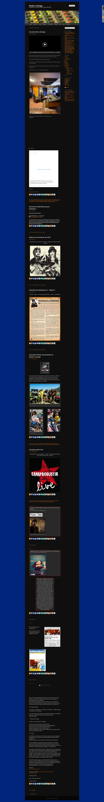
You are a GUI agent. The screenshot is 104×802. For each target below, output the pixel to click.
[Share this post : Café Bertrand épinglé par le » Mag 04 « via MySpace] (37, 343)
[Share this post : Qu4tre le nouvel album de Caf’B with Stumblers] (41, 279)
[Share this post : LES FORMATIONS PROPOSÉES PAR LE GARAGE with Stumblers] (41, 784)
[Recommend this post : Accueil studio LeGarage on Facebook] (34, 195)
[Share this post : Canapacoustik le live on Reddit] (39, 495)
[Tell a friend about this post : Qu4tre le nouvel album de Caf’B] (54, 279)
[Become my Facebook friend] (103, 12)
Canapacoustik (67, 80)
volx (53, 501)
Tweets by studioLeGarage (34, 191)
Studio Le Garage (35, 5)
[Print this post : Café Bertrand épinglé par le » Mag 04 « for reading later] (51, 343)
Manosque (41, 200)
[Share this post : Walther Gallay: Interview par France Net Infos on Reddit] (39, 539)
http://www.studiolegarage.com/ (34, 769)
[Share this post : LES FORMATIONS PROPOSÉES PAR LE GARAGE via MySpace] (37, 784)
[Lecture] (30, 52)
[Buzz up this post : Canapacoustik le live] (47, 495)
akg (48, 199)
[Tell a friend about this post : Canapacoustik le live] (54, 495)
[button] (45, 44)
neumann (57, 200)
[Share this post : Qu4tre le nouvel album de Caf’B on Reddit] (39, 279)
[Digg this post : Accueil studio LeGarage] (32, 195)
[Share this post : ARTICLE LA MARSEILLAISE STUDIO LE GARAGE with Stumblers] (41, 674)
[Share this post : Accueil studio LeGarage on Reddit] (39, 195)
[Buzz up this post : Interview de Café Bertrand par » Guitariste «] (47, 226)
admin (38, 27)
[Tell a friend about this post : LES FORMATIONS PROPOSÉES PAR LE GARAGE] (54, 784)
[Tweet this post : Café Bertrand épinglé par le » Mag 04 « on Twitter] (45, 343)
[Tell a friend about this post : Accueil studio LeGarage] (54, 195)
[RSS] (103, 17)
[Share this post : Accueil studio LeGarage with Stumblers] (41, 195)
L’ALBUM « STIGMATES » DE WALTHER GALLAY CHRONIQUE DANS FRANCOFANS (69, 47)
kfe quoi (56, 443)
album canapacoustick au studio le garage (48, 500)
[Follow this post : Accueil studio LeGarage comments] (49, 195)
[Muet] (57, 52)
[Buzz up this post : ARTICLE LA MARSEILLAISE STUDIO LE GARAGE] (47, 674)
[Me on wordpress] (103, 20)
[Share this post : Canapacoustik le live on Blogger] (30, 495)
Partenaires (68, 24)
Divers (68, 69)
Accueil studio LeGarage (37, 32)
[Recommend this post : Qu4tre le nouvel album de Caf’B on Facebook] (34, 279)
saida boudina (40, 444)
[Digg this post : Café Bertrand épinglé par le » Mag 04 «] (32, 343)
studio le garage (47, 201)
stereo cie (44, 444)
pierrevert (32, 201)
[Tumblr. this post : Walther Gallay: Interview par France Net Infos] (43, 539)
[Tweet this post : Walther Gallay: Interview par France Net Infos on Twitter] (45, 539)
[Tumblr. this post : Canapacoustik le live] (43, 495)
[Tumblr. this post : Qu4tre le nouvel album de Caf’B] (43, 279)
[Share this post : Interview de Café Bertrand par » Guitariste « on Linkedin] (35, 226)
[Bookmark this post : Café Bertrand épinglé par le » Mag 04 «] (53, 343)
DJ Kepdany (67, 81)
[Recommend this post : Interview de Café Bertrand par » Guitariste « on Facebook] (34, 226)
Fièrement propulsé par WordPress (52, 798)
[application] (45, 44)
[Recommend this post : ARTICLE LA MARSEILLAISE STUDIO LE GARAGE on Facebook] (34, 674)
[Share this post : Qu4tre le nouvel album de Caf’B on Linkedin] (35, 279)
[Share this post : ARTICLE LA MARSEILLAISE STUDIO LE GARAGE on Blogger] (30, 674)
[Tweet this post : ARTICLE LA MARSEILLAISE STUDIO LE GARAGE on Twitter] (45, 674)
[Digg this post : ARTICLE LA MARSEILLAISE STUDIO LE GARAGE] (32, 674)
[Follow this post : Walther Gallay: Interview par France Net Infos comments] (49, 539)
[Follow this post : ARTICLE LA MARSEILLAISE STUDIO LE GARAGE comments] (49, 674)
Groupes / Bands (69, 68)
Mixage (40, 24)
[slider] (44, 52)
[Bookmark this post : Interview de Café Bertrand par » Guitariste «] (53, 226)
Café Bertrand (67, 79)
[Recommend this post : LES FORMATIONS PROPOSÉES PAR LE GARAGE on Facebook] (34, 784)
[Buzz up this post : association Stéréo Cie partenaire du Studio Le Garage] (47, 437)
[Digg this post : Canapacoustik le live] (32, 495)
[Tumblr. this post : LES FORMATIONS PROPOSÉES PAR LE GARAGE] (43, 784)
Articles (67, 57)
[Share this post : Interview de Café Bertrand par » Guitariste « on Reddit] (39, 226)
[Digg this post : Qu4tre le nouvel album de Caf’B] (32, 279)
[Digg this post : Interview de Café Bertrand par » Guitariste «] (32, 226)
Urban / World (69, 74)
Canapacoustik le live (36, 450)
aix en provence (44, 199)
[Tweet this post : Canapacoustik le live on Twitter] (45, 495)
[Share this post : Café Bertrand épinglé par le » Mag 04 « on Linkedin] (35, 343)
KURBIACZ (66, 82)
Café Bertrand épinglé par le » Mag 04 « (42, 290)
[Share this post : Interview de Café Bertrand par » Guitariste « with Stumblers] (41, 226)
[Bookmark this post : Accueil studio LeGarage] (53, 195)
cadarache (57, 500)
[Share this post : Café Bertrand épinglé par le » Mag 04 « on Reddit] (39, 343)
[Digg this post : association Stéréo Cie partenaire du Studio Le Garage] (32, 437)
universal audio (52, 201)
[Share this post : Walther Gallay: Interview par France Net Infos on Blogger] (30, 539)
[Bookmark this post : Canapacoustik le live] (53, 495)
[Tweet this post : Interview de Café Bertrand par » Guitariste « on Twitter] (45, 226)
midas (52, 200)
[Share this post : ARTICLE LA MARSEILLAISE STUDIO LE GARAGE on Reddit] (39, 674)
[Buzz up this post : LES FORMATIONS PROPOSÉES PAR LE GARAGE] (47, 784)
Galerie (67, 67)
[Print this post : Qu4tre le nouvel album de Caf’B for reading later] (51, 279)
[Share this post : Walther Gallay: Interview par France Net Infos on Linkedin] (35, 539)
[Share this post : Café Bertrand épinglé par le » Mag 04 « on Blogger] (30, 343)
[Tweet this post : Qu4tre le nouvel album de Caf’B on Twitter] (45, 279)
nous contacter (38, 69)
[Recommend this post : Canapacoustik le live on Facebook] (34, 495)
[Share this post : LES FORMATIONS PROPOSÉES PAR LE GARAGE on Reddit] (39, 784)
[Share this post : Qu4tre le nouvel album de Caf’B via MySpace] (37, 279)
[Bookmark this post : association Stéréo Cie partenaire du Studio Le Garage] (53, 437)
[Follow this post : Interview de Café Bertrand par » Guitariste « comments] (49, 226)
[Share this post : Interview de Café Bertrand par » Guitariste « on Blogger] (30, 226)
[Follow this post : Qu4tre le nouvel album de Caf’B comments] (49, 279)
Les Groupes (35, 199)
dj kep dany (43, 443)
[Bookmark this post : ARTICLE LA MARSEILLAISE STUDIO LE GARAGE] (53, 674)
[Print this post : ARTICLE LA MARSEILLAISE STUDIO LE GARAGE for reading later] (51, 674)
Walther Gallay (67, 84)
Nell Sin (66, 83)
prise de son (35, 24)
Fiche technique (50, 24)
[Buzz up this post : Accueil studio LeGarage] (47, 195)
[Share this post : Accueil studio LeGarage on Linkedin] (35, 195)
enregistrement (32, 200)
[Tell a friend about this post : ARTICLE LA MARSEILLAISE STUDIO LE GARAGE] (54, 674)
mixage (55, 200)
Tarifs (64, 24)
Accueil (30, 24)
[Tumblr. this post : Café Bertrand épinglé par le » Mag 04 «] (43, 343)
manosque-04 (45, 200)
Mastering (44, 24)
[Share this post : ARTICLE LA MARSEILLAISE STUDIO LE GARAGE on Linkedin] (35, 674)
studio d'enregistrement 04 (40, 201)
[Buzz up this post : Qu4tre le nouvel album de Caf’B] (47, 279)
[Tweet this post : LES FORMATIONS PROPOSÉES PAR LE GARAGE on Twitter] (45, 784)
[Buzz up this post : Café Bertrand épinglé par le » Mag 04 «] (47, 343)
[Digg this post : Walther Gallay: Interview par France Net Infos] (32, 539)
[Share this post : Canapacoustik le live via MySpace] (37, 495)
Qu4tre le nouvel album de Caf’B (39, 237)
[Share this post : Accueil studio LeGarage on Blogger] (30, 195)
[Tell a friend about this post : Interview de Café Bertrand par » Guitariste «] (54, 226)
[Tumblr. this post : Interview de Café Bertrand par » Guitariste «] (43, 226)
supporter (50, 501)
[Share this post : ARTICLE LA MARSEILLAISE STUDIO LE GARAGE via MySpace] (37, 674)
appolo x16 (50, 199)
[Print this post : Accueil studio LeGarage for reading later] (51, 195)
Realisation (56, 24)
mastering (49, 200)
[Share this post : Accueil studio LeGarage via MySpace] (37, 195)
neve (30, 201)
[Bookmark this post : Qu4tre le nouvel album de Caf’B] (53, 279)
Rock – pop (69, 72)
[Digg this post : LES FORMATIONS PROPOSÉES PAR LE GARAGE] (32, 784)
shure (35, 201)
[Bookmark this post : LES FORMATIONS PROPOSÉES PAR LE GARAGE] (53, 784)
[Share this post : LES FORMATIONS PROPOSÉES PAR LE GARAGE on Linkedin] (35, 784)
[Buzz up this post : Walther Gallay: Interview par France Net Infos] (47, 539)
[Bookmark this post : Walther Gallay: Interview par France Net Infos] (53, 539)
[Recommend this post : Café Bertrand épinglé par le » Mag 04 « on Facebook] (34, 343)
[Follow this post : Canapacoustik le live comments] (49, 495)
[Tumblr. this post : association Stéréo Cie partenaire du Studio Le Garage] (43, 437)
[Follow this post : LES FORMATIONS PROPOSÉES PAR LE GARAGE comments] (49, 784)
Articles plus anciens (32, 793)
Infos (60, 24)
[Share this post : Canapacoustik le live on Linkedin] (35, 495)
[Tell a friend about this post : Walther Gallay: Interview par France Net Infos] (54, 539)
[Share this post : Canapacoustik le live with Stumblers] (41, 495)
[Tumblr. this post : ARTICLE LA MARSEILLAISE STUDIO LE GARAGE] (43, 674)
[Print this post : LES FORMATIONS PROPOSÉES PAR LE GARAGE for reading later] (51, 784)
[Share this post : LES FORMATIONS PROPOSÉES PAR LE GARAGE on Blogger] (30, 784)
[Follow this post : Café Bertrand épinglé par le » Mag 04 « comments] (49, 343)
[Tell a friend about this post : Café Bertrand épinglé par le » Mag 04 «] (54, 343)
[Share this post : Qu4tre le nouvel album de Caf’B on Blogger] (30, 279)
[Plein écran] (59, 52)
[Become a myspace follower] (103, 15)
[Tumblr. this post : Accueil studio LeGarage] (43, 195)
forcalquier (51, 443)
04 (41, 199)
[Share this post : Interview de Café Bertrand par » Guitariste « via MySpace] (37, 226)
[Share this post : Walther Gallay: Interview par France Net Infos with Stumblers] (41, 539)
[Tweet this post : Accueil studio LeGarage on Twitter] (45, 195)
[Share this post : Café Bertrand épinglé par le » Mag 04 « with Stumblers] (41, 343)
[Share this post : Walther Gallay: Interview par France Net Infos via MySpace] (37, 539)
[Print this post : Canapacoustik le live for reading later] (51, 495)
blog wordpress (55, 199)
